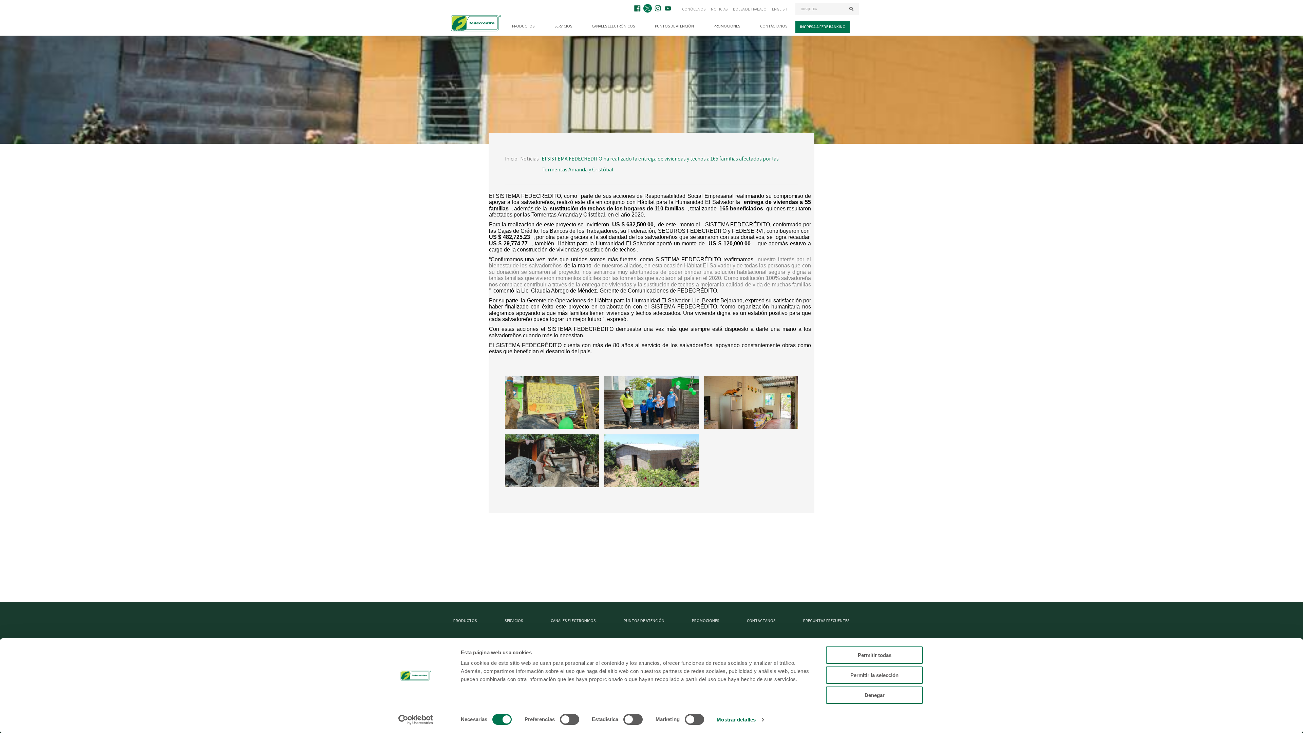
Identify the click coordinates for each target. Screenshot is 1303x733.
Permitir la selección (874, 675)
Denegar (875, 695)
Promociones (727, 26)
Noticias (719, 9)
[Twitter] (648, 9)
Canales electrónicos (613, 26)
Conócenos (693, 9)
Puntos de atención (674, 26)
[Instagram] (659, 9)
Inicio (511, 158)
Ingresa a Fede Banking (822, 26)
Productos (523, 26)
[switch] (569, 719)
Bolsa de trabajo (750, 9)
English (779, 9)
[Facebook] (638, 9)
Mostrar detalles (736, 719)
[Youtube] (669, 9)
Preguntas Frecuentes (826, 620)
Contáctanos (773, 26)
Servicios (563, 26)
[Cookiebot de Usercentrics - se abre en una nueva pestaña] (416, 720)
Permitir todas (874, 655)
